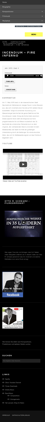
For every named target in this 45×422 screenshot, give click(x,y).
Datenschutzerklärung (21, 415)
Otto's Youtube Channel (13, 382)
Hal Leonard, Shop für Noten (14, 403)
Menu (33, 34)
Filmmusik (6, 16)
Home (4, 2)
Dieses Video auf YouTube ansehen (15, 181)
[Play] (8, 75)
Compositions (15, 395)
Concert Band (10, 89)
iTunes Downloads (11, 386)
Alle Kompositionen (13, 43)
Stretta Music (9, 390)
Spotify (7, 379)
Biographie (6, 7)
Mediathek (6, 21)
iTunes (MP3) (10, 81)
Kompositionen (7, 11)
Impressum (6, 415)
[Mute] (41, 75)
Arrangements (15, 399)
